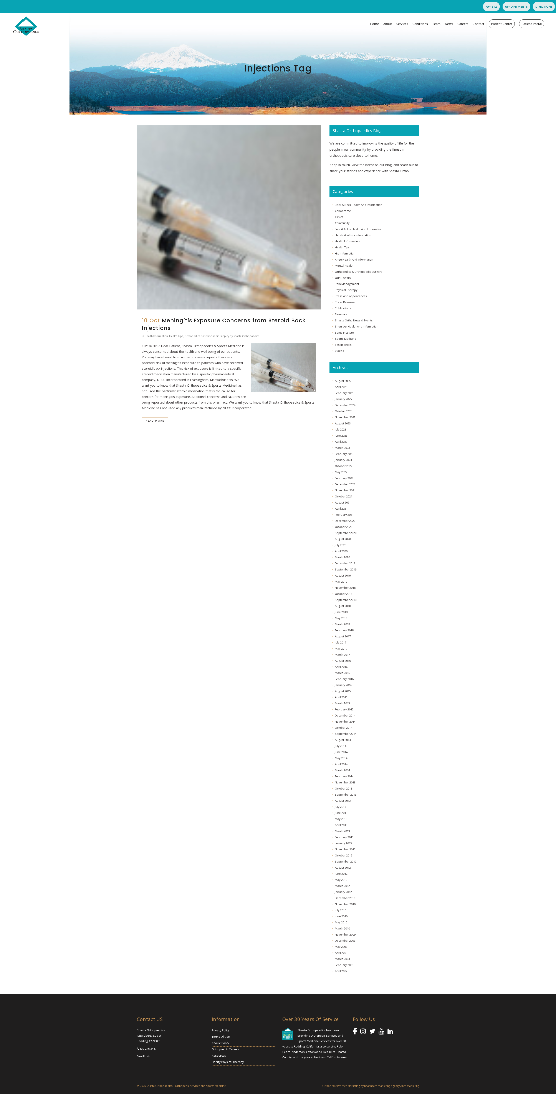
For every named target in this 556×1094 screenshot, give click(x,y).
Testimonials (343, 345)
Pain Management (347, 284)
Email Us (143, 1056)
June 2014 (341, 752)
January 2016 (343, 685)
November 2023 (345, 417)
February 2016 (344, 679)
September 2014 (345, 734)
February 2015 (344, 709)
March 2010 (342, 928)
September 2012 (345, 861)
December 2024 (345, 405)
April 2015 (341, 697)
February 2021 (344, 515)
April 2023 (341, 442)
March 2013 (342, 831)
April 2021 (341, 508)
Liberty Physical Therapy (228, 1062)
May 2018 (341, 618)
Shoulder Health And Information (356, 326)
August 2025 (343, 381)
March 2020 (342, 557)
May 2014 (341, 758)
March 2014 (342, 770)
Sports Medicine (345, 339)
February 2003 (344, 965)
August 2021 (343, 502)
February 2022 (344, 478)
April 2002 (341, 971)
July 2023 (340, 429)
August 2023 (343, 423)
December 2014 (345, 715)
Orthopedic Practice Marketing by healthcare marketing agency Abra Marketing (370, 1086)
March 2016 (342, 673)
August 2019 (343, 575)
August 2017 (343, 636)
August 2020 (343, 539)
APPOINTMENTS (516, 6)
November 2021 (345, 490)
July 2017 (340, 642)
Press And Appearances (351, 296)
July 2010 (340, 910)
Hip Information (345, 253)
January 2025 (343, 399)
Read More (155, 420)
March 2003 (342, 959)
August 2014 (343, 740)
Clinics (339, 217)
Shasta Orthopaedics (246, 336)
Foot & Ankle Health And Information (358, 229)
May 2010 (341, 922)
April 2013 (341, 825)
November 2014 (345, 721)
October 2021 (343, 496)
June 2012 (341, 874)
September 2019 (345, 569)
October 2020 (343, 527)
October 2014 (343, 728)
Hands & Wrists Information (353, 235)
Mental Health (344, 266)
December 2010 (345, 898)
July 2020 (340, 545)
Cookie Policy (220, 1043)
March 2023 (342, 448)
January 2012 (343, 892)
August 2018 (343, 606)
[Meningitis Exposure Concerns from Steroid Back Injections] (229, 217)
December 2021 (345, 484)
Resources (219, 1055)
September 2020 (345, 533)
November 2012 (345, 849)
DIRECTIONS (544, 6)
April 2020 (341, 551)
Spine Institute (344, 332)
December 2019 (345, 563)
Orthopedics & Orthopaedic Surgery (206, 336)
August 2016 (343, 661)
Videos (339, 351)
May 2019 (341, 582)
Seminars (341, 314)
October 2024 (343, 411)
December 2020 (345, 521)
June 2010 (341, 916)
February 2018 (344, 630)
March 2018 (342, 624)
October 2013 (343, 788)
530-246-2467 (148, 1049)
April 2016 (341, 667)
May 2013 (341, 819)
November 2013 (345, 782)
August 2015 (343, 691)
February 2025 (344, 393)
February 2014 (344, 776)
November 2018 (345, 588)
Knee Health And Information (354, 259)
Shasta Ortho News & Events (354, 320)
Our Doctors (343, 278)
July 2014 (340, 746)
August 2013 (343, 801)
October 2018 (343, 594)
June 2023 (341, 435)
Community (342, 223)
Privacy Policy (221, 1030)
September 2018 (345, 600)
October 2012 (343, 855)
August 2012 (343, 868)
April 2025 (341, 387)
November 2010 (345, 904)
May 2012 (341, 880)
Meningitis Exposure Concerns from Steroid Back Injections (224, 324)
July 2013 (340, 807)
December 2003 (345, 941)
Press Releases (345, 302)
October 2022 (343, 466)
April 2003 (341, 953)
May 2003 (341, 947)
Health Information (156, 336)
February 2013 (344, 837)
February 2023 (344, 454)
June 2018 (341, 612)
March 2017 (342, 655)
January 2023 (343, 460)
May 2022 (341, 472)
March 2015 (342, 703)
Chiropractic (343, 211)
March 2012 (342, 886)
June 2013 (341, 813)
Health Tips (176, 336)
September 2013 (345, 794)
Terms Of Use (221, 1037)
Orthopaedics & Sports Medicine (211, 385)
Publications (343, 308)
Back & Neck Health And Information (358, 205)
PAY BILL (491, 6)
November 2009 (345, 934)
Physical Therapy (346, 290)
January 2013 (343, 843)
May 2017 (341, 648)
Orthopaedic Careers (226, 1049)
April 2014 (341, 764)
